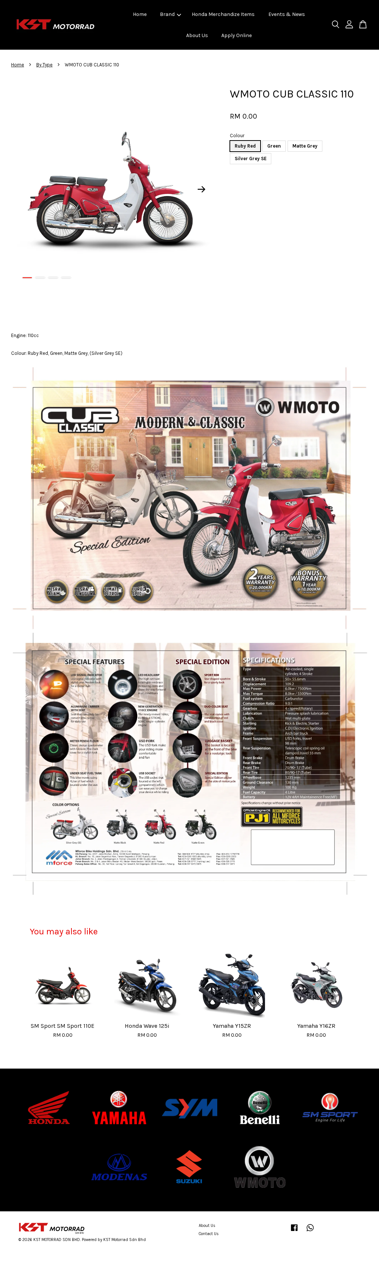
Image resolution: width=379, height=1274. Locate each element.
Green (274, 146)
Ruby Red (245, 146)
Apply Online (236, 35)
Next (201, 189)
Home (140, 14)
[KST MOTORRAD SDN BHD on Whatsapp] (310, 1231)
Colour (237, 135)
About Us (197, 35)
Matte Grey (305, 146)
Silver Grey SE (250, 158)
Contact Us (209, 1233)
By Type (44, 64)
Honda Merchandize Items (223, 14)
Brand (167, 14)
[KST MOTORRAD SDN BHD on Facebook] (294, 1231)
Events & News (286, 14)
